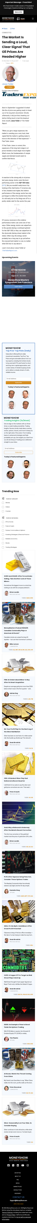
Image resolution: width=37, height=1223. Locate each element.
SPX (12, 63)
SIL (32, 748)
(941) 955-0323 (18, 1204)
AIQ (14, 650)
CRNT (16, 650)
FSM (32, 699)
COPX (31, 994)
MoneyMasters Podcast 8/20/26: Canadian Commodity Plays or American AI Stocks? (16, 630)
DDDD (28, 1044)
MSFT (26, 896)
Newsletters (18, 1190)
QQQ (26, 650)
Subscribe (18, 383)
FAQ (18, 1179)
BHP (19, 994)
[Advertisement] (18, 319)
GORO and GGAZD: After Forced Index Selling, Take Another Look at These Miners (18, 578)
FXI (29, 1093)
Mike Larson (14, 644)
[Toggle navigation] (33, 18)
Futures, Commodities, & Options (15, 530)
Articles (8, 502)
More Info (18, 12)
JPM (24, 994)
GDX (27, 846)
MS (26, 994)
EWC (23, 650)
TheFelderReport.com (9, 250)
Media (17, 1183)
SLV (30, 748)
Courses (8, 511)
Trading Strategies (11, 547)
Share (5, 28)
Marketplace (18, 1186)
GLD (32, 846)
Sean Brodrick (15, 742)
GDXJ (31, 945)
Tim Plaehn (14, 1038)
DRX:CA (20, 650)
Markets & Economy (11, 539)
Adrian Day (14, 693)
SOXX (29, 650)
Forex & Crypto (10, 526)
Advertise (18, 1173)
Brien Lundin (14, 592)
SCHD (31, 1044)
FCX (21, 994)
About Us (18, 1176)
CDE (32, 797)
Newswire (18, 1193)
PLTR (29, 896)
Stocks (8, 543)
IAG (29, 699)
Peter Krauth (15, 792)
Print (13, 28)
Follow (10, 87)
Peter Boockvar (16, 1087)
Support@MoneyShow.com (18, 1200)
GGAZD (28, 598)
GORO (31, 598)
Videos (8, 507)
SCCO (28, 994)
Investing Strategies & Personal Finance (17, 534)
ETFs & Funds (9, 522)
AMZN (22, 896)
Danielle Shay (15, 890)
